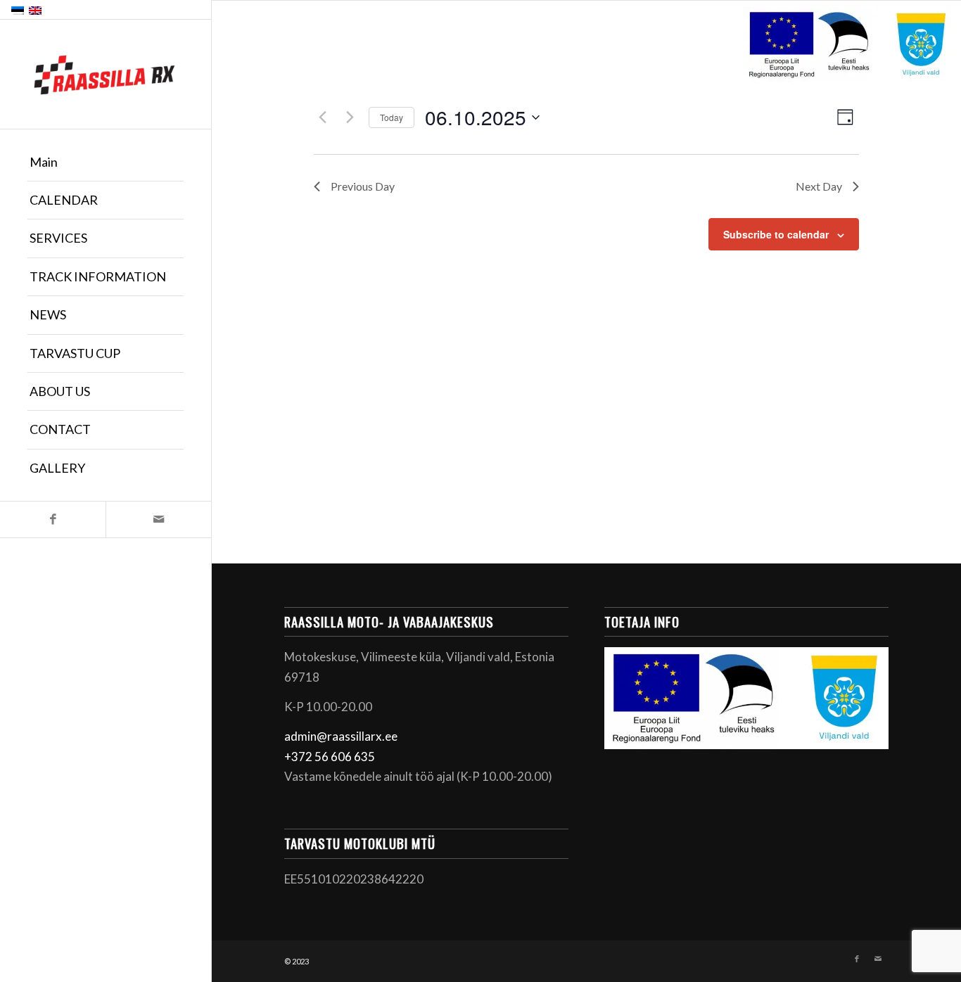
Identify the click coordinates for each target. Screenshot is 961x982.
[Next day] (349, 117)
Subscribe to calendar (776, 234)
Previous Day (363, 186)
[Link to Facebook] (53, 519)
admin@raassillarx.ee (340, 736)
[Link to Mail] (158, 519)
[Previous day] (322, 117)
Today (391, 117)
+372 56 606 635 (329, 756)
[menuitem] (105, 162)
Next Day (819, 186)
